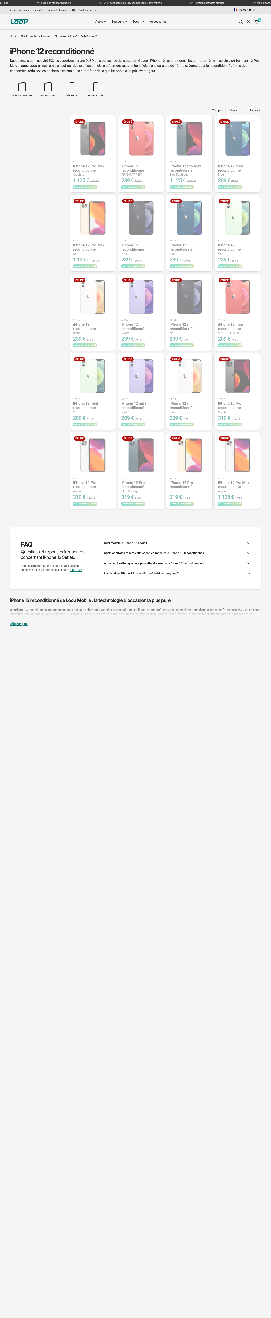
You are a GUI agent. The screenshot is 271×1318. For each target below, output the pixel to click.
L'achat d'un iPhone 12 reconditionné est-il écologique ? (141, 573)
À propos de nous (19, 10)
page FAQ (76, 569)
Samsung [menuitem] (118, 21)
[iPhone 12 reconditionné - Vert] (238, 218)
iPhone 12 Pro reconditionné (229, 407)
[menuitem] (20, 10)
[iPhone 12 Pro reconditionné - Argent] (93, 455)
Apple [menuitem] (99, 21)
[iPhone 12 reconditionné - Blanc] (93, 297)
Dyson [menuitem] (137, 21)
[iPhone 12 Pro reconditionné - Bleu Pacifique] (141, 455)
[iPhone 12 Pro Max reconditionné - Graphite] (93, 138)
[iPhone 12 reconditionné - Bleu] (189, 218)
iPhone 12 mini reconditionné (230, 170)
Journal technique (56, 10)
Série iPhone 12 (89, 36)
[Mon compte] (248, 22)
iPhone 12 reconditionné (132, 170)
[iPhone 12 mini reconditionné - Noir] (189, 297)
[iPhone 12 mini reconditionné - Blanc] (189, 376)
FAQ (72, 10)
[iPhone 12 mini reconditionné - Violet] (141, 376)
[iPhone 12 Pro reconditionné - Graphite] (238, 376)
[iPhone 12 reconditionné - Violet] (141, 297)
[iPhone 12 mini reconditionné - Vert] (93, 376)
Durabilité (38, 10)
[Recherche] (241, 22)
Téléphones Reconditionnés (35, 36)
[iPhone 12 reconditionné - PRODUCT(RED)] (141, 138)
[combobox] (246, 10)
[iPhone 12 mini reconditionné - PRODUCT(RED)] (238, 297)
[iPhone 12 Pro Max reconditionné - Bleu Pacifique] (189, 138)
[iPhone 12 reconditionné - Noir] (141, 218)
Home (13, 36)
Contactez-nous (87, 10)
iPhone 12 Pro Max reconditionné (89, 170)
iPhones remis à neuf (65, 36)
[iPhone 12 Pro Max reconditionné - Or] (93, 218)
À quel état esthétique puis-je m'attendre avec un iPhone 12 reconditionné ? (154, 563)
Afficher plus (19, 623)
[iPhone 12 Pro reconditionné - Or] (189, 455)
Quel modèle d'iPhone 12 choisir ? (126, 543)
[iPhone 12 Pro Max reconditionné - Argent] (238, 455)
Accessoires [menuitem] (158, 21)
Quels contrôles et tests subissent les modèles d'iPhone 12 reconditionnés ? (155, 553)
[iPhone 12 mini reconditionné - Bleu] (238, 138)
